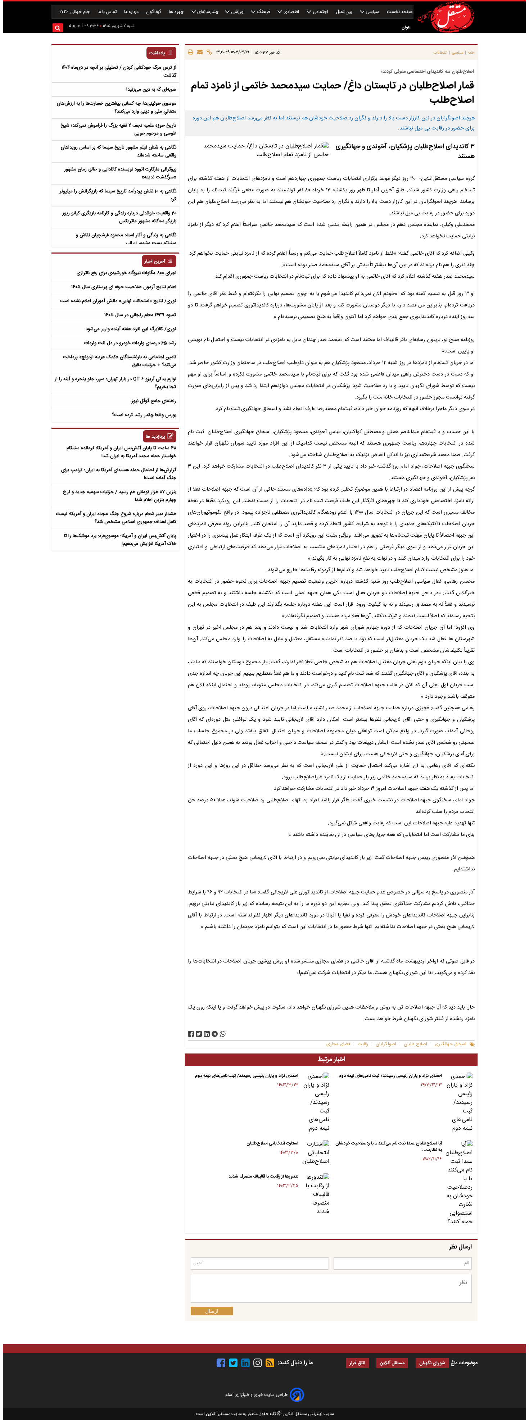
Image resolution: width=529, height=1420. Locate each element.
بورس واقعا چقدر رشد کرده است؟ (144, 415)
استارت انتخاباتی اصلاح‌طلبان (272, 1143)
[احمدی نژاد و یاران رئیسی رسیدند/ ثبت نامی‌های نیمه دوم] (459, 1103)
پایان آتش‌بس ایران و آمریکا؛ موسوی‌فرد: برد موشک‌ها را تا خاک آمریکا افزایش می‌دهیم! (120, 540)
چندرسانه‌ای (207, 12)
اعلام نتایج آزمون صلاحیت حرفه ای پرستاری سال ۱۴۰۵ (123, 287)
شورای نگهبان (432, 1363)
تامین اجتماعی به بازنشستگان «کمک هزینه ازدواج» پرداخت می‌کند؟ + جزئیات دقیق (119, 361)
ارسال (211, 1311)
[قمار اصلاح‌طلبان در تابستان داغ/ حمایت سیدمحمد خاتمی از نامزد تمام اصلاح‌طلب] (215, 1033)
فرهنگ (263, 12)
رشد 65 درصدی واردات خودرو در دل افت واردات (130, 343)
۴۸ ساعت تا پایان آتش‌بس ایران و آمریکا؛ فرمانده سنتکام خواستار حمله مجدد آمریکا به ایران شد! (121, 452)
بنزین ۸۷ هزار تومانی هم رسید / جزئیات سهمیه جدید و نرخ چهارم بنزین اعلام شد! (119, 496)
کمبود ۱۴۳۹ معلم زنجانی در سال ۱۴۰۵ (140, 315)
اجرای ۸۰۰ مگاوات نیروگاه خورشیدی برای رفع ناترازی (126, 273)
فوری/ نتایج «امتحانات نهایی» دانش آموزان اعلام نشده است (118, 301)
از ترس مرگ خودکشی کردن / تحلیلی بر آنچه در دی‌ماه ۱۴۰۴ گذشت (119, 71)
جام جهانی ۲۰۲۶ (75, 12)
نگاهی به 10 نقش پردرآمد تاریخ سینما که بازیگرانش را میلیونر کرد (118, 195)
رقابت (363, 1044)
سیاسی (372, 12)
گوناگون (154, 12)
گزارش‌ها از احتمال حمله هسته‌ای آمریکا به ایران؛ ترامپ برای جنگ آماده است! (118, 474)
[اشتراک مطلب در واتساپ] (223, 1034)
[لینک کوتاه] (208, 52)
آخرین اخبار (155, 261)
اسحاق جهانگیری (450, 1044)
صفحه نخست (400, 12)
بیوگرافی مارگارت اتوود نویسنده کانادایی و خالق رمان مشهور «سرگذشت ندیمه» (120, 173)
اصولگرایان (386, 1044)
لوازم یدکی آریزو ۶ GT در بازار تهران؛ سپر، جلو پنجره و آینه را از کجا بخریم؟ (115, 383)
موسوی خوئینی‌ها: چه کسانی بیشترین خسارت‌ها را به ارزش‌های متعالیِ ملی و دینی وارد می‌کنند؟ (116, 107)
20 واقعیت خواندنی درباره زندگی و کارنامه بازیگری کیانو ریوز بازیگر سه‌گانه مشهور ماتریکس (119, 217)
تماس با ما (108, 12)
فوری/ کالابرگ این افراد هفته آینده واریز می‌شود (131, 329)
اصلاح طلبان (415, 1044)
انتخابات (440, 52)
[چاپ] (190, 52)
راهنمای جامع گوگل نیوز (153, 401)
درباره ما (132, 12)
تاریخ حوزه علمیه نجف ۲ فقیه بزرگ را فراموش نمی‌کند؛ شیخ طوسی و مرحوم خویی (118, 129)
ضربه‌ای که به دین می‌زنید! (151, 90)
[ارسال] (199, 52)
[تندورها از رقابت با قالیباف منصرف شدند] (315, 1194)
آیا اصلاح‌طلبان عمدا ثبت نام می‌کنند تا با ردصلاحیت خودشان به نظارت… (388, 1146)
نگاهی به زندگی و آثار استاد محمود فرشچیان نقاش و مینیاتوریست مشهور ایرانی (126, 239)
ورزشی (237, 12)
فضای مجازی (338, 1044)
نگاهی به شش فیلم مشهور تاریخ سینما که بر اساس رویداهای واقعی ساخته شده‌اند (118, 151)
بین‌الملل (345, 12)
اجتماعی (320, 12)
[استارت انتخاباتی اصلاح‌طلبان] (315, 1153)
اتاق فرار (357, 1363)
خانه (471, 52)
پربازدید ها (155, 437)
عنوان (406, 27)
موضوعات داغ (464, 1363)
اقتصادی (291, 12)
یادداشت (157, 53)
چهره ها (177, 12)
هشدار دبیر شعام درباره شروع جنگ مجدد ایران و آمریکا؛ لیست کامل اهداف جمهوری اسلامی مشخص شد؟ (116, 518)
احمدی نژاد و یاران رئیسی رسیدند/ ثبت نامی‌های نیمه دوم (390, 1075)
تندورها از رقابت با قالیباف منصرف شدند (263, 1176)
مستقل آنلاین (392, 1363)
